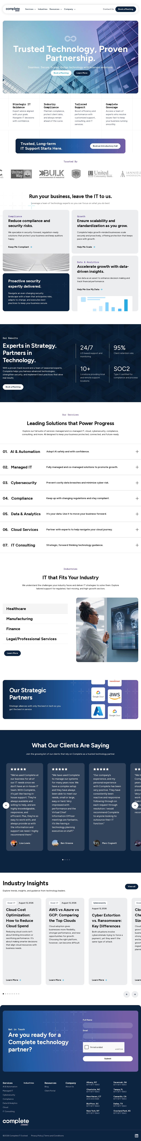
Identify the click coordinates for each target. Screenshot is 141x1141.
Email (85, 1031)
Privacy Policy (37, 1136)
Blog (47, 1086)
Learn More (82, 73)
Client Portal (50, 1091)
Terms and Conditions (54, 1136)
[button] (30, 9)
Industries (42, 9)
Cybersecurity (9, 1095)
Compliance (8, 1099)
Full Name (87, 1020)
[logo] (13, 9)
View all (131, 886)
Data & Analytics (10, 1103)
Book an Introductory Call (105, 146)
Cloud (5, 1107)
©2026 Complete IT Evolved (15, 1136)
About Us (70, 1086)
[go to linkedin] (136, 1135)
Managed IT (8, 1091)
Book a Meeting (125, 9)
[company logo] (16, 1122)
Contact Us (108, 9)
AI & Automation (10, 1086)
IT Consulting (9, 1111)
